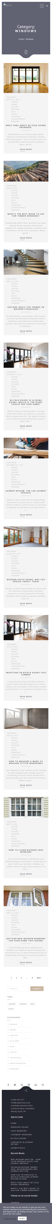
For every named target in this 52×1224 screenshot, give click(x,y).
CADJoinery (12, 97)
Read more (26, 149)
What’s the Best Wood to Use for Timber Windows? (26, 215)
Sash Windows (19, 1131)
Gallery (14, 107)
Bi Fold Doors (18, 1138)
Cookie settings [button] (10, 1218)
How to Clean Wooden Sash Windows (26, 851)
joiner (32, 1004)
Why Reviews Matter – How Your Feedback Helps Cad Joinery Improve (26, 1161)
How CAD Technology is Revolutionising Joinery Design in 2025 (25, 1177)
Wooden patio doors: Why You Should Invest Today (26, 580)
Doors (14, 104)
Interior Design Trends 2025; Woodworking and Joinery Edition (24, 1169)
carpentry (23, 1004)
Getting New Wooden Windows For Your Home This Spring (26, 939)
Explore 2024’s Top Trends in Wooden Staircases (26, 308)
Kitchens (15, 109)
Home (21, 39)
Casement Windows (21, 1134)
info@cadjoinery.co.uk (20, 1102)
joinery (11, 1009)
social (14, 114)
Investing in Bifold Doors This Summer (26, 673)
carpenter (12, 1004)
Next (39, 978)
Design (14, 102)
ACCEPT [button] (22, 1218)
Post (13, 112)
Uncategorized (18, 119)
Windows (15, 121)
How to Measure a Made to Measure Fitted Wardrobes (26, 762)
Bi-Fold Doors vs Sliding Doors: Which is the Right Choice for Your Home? (26, 402)
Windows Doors (20, 1127)
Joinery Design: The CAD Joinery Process (26, 492)
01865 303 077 (17, 1099)
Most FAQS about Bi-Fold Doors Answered (26, 126)
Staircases (15, 116)
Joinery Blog (18, 1148)
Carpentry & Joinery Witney (22, 1143)
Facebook (15, 1202)
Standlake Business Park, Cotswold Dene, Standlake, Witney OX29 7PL (23, 1108)
